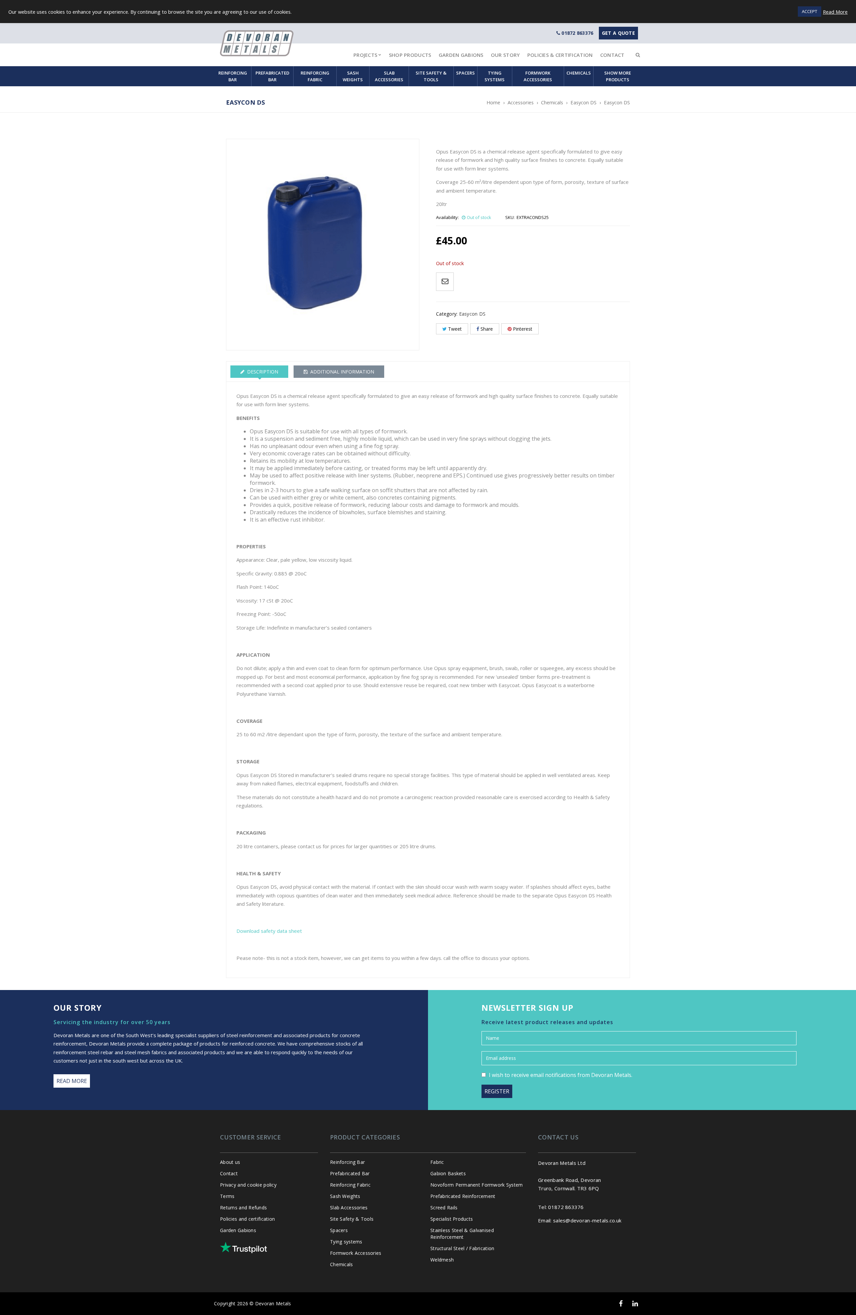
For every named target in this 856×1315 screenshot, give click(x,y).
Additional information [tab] (341, 371)
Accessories (521, 102)
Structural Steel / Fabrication (462, 1248)
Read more (72, 1081)
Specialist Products (451, 1219)
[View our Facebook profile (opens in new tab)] (621, 1303)
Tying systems (495, 76)
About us (230, 1162)
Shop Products (410, 54)
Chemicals (578, 73)
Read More (835, 12)
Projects (365, 54)
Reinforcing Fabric (315, 76)
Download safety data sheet (269, 930)
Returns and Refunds (243, 1207)
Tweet (455, 329)
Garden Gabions (461, 54)
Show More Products (617, 76)
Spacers (465, 73)
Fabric (437, 1162)
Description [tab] (262, 371)
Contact (612, 54)
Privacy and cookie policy (248, 1185)
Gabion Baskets (448, 1173)
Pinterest (522, 329)
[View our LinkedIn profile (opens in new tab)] (635, 1303)
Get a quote (618, 33)
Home (493, 102)
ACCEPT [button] (809, 11)
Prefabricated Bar (272, 76)
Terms (227, 1196)
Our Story (505, 54)
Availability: (447, 217)
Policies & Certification (560, 54)
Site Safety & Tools (431, 76)
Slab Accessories (389, 76)
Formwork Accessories (538, 76)
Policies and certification (247, 1219)
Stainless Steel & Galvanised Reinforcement (462, 1233)
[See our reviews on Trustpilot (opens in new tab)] (243, 1247)
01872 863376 (577, 33)
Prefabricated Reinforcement (463, 1196)
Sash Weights (353, 76)
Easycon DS (583, 102)
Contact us (558, 1137)
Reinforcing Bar (232, 76)
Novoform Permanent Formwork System (476, 1185)
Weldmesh (442, 1259)
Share (486, 329)
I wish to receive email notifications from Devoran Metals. (560, 1075)
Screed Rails (443, 1207)
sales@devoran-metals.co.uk (587, 1220)
